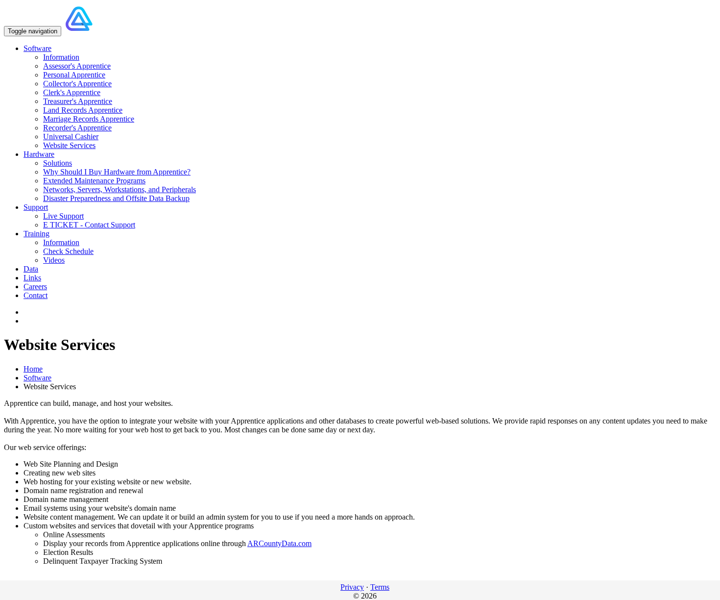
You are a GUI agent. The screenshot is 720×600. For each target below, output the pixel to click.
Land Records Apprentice (82, 110)
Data (31, 269)
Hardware (39, 154)
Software (37, 48)
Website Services (69, 145)
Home (33, 369)
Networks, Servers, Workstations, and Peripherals (119, 189)
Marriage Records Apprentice (88, 119)
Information (61, 57)
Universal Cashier (70, 136)
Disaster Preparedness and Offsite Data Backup (116, 198)
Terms (379, 587)
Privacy (352, 587)
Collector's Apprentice (77, 83)
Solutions (57, 163)
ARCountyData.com (279, 543)
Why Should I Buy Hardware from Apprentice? (117, 172)
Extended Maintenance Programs (94, 180)
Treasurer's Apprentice (77, 101)
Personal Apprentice (74, 75)
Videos (54, 260)
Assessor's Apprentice (77, 66)
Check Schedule (68, 251)
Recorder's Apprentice (77, 128)
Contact (36, 295)
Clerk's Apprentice (71, 92)
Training (36, 233)
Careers (35, 286)
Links (32, 278)
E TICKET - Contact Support (89, 225)
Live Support (63, 216)
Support (36, 207)
